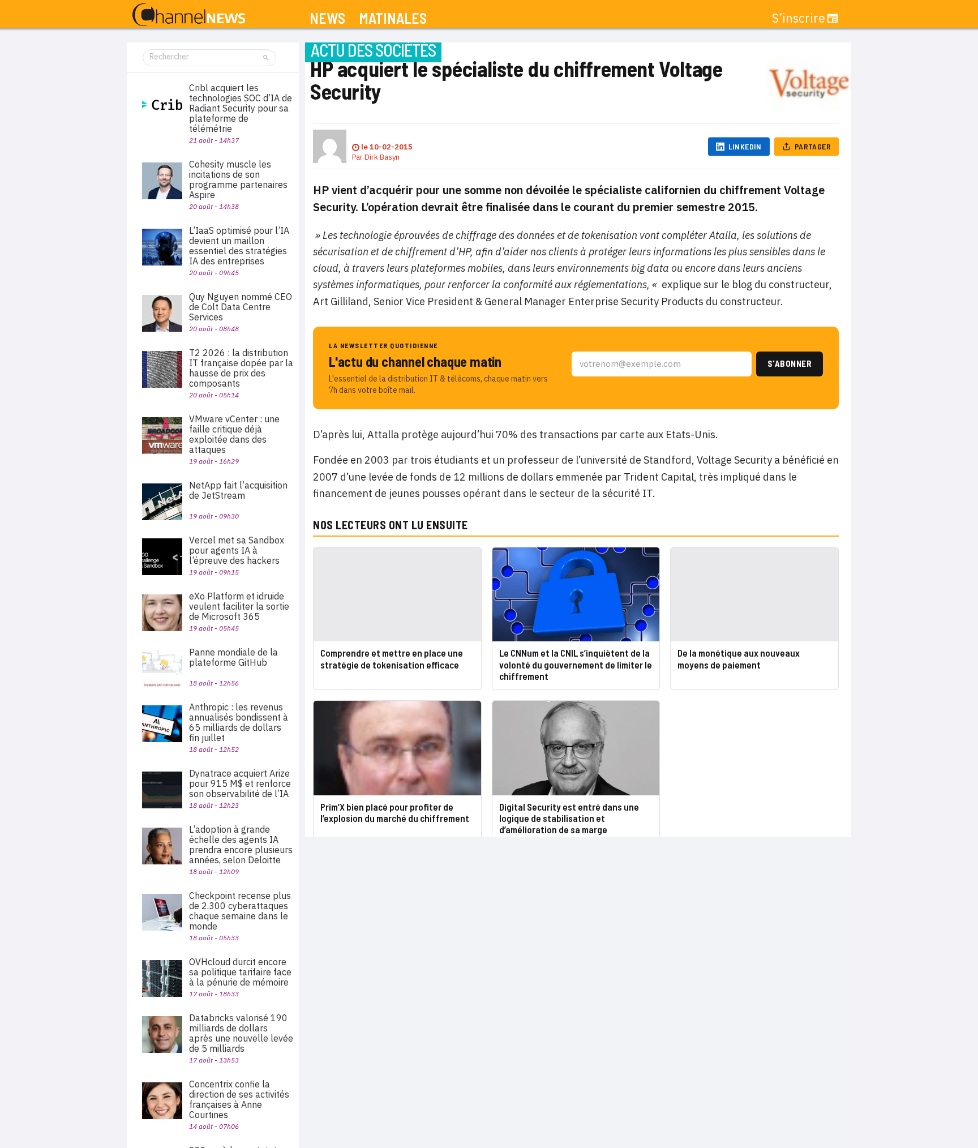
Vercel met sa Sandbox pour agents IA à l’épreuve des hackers (236, 550)
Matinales (393, 18)
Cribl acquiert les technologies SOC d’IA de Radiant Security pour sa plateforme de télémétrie (240, 108)
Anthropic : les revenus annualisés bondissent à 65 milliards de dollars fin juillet (238, 722)
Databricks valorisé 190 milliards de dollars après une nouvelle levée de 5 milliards (241, 1033)
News (327, 18)
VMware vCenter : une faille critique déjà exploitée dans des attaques (234, 434)
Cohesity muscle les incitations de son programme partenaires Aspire (238, 179)
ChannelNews (188, 15)
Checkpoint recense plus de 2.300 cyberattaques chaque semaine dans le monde (240, 911)
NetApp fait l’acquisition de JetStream (238, 490)
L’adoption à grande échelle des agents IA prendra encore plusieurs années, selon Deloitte (241, 845)
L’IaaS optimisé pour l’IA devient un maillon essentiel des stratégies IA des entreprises (239, 246)
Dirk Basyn (382, 157)
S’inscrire (798, 18)
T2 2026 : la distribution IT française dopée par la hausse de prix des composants (241, 368)
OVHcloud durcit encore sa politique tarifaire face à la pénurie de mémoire (240, 972)
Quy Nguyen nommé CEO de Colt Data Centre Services (240, 307)
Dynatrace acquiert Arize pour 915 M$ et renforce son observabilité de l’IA (240, 783)
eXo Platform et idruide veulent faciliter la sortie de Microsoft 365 (239, 606)
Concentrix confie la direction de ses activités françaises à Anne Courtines (239, 1099)
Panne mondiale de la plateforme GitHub (233, 657)
